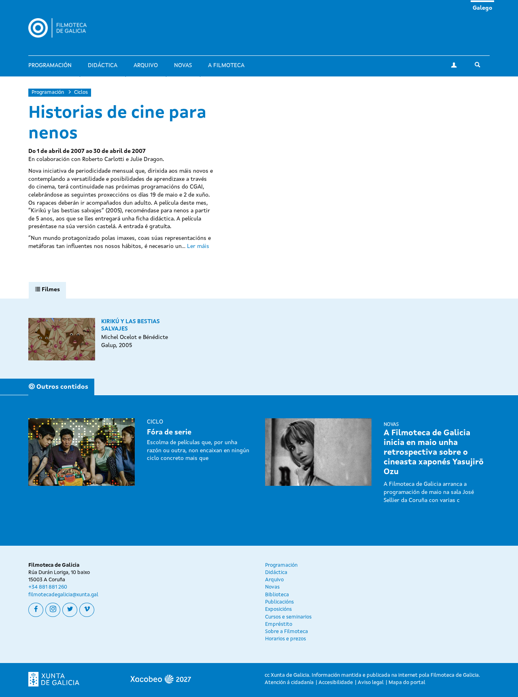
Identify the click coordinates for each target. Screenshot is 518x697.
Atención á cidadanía (289, 682)
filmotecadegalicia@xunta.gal (63, 594)
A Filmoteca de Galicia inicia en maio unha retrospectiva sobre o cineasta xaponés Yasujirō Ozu (434, 452)
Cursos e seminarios (288, 617)
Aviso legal (371, 682)
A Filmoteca (226, 65)
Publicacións (279, 602)
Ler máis (198, 246)
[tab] (47, 290)
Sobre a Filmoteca (286, 631)
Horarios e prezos (285, 639)
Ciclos (81, 92)
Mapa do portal (406, 682)
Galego (482, 8)
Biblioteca (277, 594)
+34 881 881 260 (47, 587)
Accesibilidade (335, 682)
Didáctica (102, 65)
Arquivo (146, 65)
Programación (50, 65)
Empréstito (278, 624)
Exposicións (278, 609)
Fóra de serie (169, 432)
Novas (183, 65)
